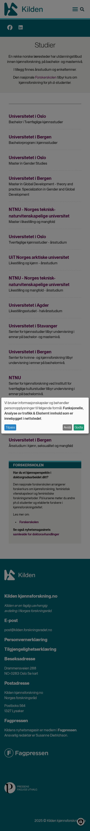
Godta (79, 427)
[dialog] (45, 415)
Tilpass (10, 427)
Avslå (67, 427)
